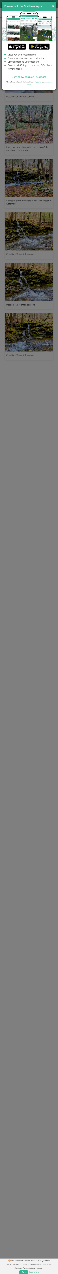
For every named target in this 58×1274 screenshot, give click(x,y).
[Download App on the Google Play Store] (39, 45)
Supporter (38, 82)
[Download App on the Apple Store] (17, 47)
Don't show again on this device (29, 76)
